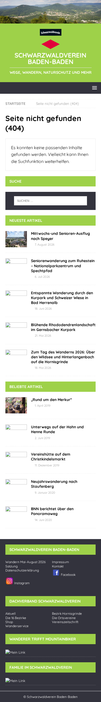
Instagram (21, 583)
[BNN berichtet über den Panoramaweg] (16, 514)
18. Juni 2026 (43, 308)
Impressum (60, 562)
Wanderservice (17, 626)
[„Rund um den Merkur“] (16, 405)
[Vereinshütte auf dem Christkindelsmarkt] (16, 460)
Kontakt (58, 566)
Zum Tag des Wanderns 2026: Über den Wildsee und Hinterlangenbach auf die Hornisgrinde (63, 357)
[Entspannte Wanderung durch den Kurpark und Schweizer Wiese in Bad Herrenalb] (16, 298)
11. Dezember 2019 (47, 465)
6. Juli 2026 (42, 277)
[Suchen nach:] (50, 200)
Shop (9, 622)
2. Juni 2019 (42, 438)
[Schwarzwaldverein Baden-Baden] (50, 20)
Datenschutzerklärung (22, 570)
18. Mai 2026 (43, 368)
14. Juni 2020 (43, 520)
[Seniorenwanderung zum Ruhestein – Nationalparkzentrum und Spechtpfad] (16, 266)
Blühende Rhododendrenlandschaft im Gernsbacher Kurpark (63, 327)
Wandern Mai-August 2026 (25, 562)
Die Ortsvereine (64, 618)
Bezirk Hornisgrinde (67, 614)
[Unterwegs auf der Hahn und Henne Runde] (16, 432)
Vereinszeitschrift (65, 622)
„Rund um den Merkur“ (51, 399)
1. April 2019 (42, 405)
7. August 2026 (44, 244)
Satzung (11, 566)
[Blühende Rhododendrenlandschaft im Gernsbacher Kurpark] (16, 330)
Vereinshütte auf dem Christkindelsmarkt (50, 457)
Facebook (67, 575)
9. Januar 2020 (45, 492)
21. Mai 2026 (43, 335)
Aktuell (10, 614)
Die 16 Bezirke (15, 618)
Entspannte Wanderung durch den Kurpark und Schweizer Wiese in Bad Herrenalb (62, 297)
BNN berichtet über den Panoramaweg (52, 511)
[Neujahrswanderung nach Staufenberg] (16, 487)
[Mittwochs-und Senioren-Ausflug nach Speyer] (16, 239)
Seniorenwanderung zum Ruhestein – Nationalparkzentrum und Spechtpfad (63, 265)
